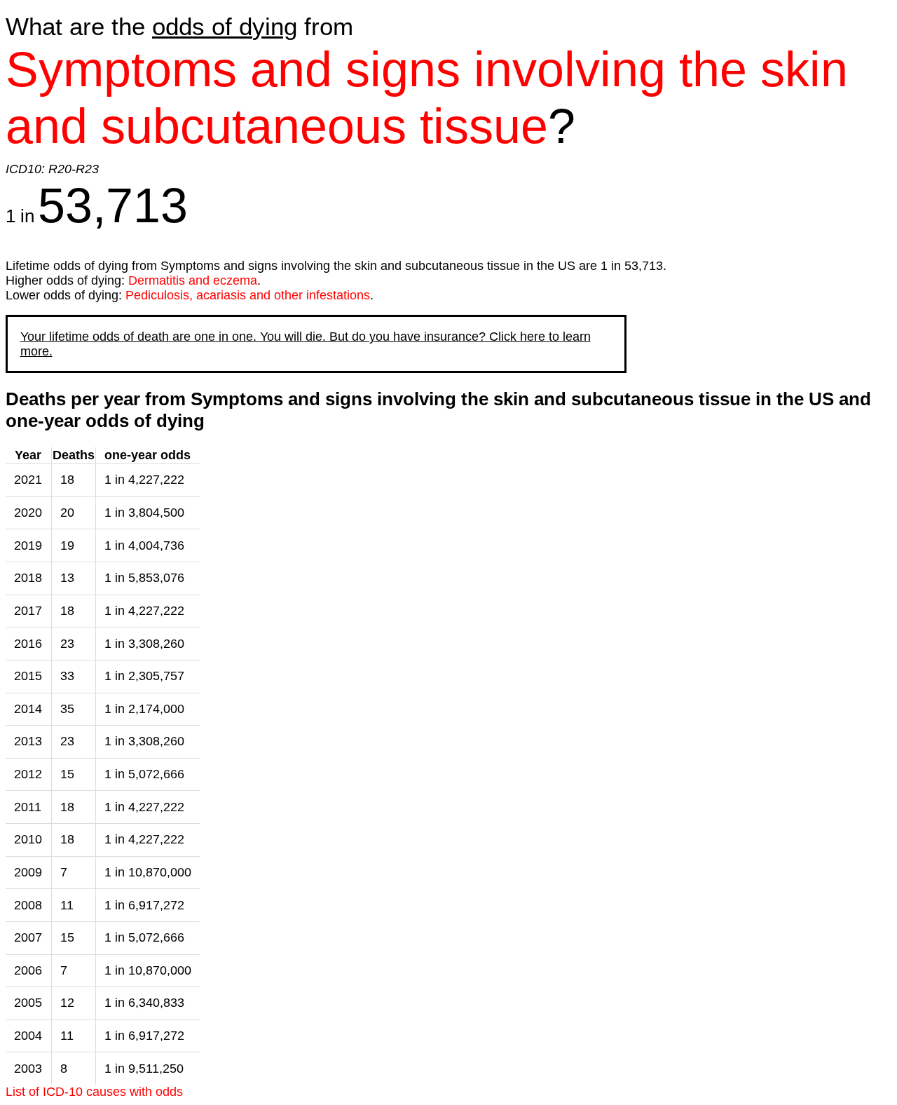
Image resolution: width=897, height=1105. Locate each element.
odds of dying (224, 26)
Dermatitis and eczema (192, 280)
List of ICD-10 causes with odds (94, 1092)
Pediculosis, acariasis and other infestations (247, 295)
